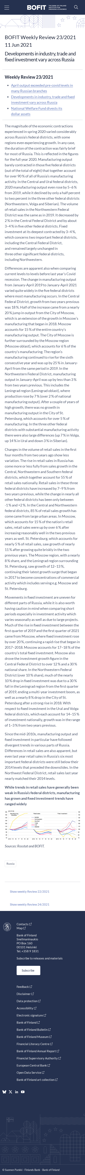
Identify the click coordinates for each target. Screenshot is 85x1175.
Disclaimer (24, 994)
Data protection (27, 1001)
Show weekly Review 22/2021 (29, 891)
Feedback (23, 986)
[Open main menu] (10, 7)
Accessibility (25, 1008)
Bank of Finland (27, 1022)
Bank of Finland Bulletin (32, 1029)
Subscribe (28, 970)
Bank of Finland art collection (35, 1079)
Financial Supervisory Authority (37, 1058)
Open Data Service (29, 1072)
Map (20, 928)
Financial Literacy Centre (33, 1044)
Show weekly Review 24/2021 (29, 904)
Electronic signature (30, 1015)
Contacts (22, 924)
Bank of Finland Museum (32, 1037)
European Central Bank (32, 1065)
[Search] (75, 7)
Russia (10, 863)
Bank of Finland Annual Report (36, 1051)
